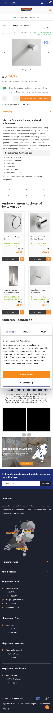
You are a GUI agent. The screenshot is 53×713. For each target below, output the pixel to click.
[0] (49, 3)
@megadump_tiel (12, 607)
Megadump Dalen (11, 618)
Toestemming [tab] (9, 332)
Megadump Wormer (13, 643)
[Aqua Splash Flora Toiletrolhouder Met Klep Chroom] (40, 223)
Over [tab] (43, 332)
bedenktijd (27, 17)
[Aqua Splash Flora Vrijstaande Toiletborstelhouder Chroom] (13, 276)
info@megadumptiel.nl (14, 600)
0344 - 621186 (11, 3)
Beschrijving (7, 112)
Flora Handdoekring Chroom (11, 238)
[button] (14, 419)
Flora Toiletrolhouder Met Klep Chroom (38, 238)
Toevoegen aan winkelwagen (36, 98)
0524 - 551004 (11, 633)
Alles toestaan (26, 374)
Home (4, 26)
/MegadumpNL (11, 604)
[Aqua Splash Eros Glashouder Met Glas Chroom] (40, 276)
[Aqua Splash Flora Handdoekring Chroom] (13, 223)
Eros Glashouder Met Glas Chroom (38, 291)
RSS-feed (19, 698)
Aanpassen (25, 383)
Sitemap (28, 698)
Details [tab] (26, 332)
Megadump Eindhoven (14, 668)
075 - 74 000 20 (12, 658)
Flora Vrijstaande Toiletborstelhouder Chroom (11, 292)
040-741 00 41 (11, 683)
